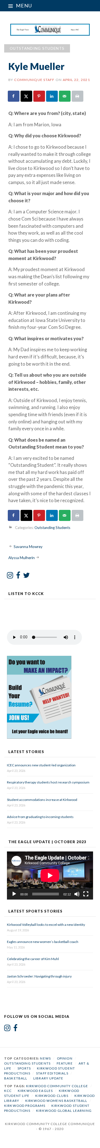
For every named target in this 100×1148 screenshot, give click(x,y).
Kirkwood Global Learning (64, 1110)
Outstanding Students (37, 48)
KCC (8, 1090)
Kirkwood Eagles (35, 1090)
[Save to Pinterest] (39, 96)
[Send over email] (65, 96)
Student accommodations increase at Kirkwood (42, 800)
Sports (24, 1068)
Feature (65, 1063)
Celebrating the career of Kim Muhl (33, 959)
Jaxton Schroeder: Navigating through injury (39, 976)
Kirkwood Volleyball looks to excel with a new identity (46, 924)
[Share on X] (26, 96)
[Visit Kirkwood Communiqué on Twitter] (26, 576)
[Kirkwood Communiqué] (50, 29)
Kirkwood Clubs (51, 1095)
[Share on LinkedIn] (52, 96)
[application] (50, 875)
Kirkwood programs (25, 1105)
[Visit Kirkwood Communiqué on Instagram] (10, 576)
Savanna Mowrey (28, 546)
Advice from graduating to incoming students (40, 817)
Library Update (48, 1078)
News (45, 1058)
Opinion (64, 1058)
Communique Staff (34, 80)
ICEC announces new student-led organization (41, 765)
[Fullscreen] (86, 894)
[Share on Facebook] (13, 96)
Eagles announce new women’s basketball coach (42, 942)
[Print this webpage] (77, 96)
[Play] (14, 894)
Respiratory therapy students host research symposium (48, 782)
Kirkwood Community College (57, 1086)
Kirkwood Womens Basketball (56, 1100)
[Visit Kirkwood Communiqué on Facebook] (18, 576)
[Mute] (77, 894)
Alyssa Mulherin (21, 557)
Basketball (16, 1078)
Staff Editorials (52, 1073)
